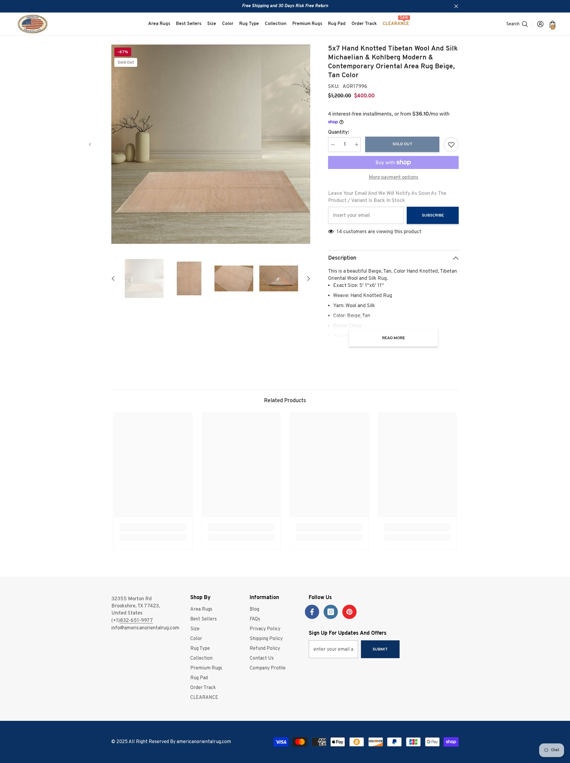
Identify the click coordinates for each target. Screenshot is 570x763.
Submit (380, 649)
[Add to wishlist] (451, 144)
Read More (393, 338)
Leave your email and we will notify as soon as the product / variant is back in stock (387, 197)
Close (456, 6)
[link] (153, 527)
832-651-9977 (136, 620)
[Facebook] (312, 612)
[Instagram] (331, 612)
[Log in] (540, 24)
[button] (90, 144)
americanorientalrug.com (204, 742)
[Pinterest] (349, 612)
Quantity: (338, 132)
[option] (211, 144)
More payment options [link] (393, 177)
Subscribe (433, 215)
